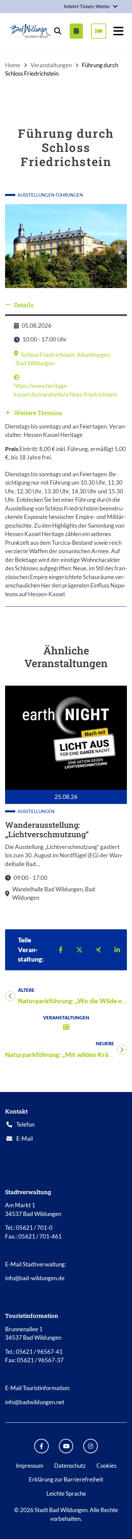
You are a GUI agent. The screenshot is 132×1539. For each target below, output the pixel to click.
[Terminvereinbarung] (76, 31)
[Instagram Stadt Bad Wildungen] (90, 1446)
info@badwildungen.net (34, 1402)
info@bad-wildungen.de (35, 1278)
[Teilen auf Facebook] (61, 950)
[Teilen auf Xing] (98, 950)
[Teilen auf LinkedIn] (117, 950)
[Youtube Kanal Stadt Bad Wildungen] (66, 1446)
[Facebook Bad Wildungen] (41, 1446)
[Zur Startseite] (30, 31)
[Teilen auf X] (79, 950)
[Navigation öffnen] (118, 31)
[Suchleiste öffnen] (57, 31)
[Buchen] (98, 31)
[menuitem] (73, 31)
